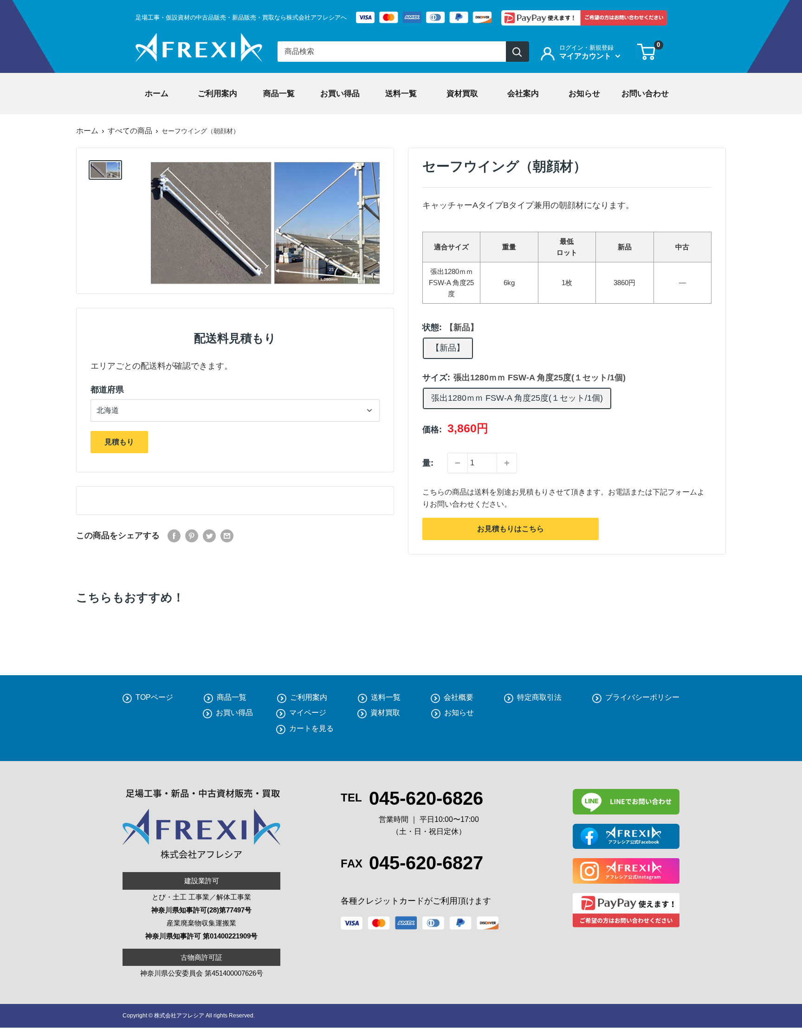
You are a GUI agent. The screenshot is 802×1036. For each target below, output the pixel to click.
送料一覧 (386, 697)
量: (427, 463)
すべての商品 (130, 131)
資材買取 (385, 713)
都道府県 (107, 389)
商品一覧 (231, 697)
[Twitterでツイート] (209, 535)
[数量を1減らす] (457, 463)
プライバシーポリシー (642, 697)
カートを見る (311, 728)
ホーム (87, 131)
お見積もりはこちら (510, 529)
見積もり (119, 442)
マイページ (307, 713)
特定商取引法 (539, 697)
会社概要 (458, 697)
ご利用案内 (308, 697)
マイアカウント (586, 56)
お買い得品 (234, 713)
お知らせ (459, 713)
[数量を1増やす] (507, 463)
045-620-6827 (426, 863)
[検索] (517, 51)
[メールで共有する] (226, 535)
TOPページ (154, 697)
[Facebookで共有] (174, 535)
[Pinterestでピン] (191, 535)
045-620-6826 (426, 798)
